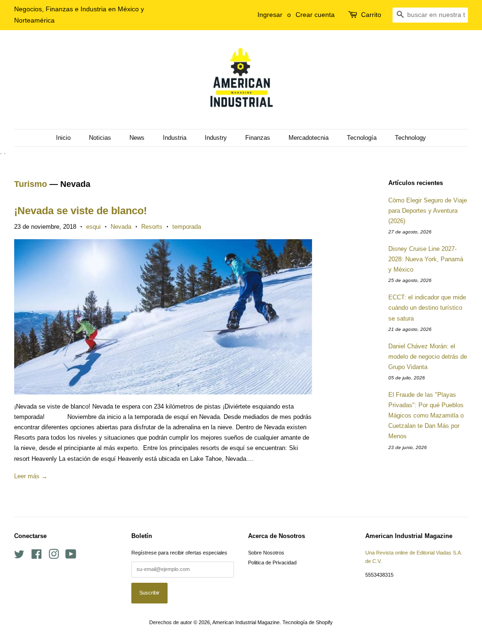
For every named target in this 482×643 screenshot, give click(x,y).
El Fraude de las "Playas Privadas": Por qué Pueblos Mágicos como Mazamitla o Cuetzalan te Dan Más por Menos (426, 415)
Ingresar (269, 14)
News (137, 137)
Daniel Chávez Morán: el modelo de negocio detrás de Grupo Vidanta (427, 356)
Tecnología (362, 137)
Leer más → (31, 476)
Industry (216, 137)
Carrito (371, 14)
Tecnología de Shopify (307, 622)
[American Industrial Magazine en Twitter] (19, 556)
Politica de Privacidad (272, 562)
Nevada (121, 226)
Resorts (151, 226)
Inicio (63, 137)
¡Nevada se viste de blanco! (80, 211)
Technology (410, 137)
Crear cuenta (315, 14)
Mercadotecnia (309, 137)
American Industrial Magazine (246, 622)
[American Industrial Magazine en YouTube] (70, 556)
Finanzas (257, 137)
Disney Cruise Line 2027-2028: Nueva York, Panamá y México (425, 259)
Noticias (100, 137)
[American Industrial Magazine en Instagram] (53, 556)
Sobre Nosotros (266, 552)
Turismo (30, 184)
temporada (186, 226)
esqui (93, 226)
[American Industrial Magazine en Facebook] (36, 556)
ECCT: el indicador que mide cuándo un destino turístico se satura (427, 308)
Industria (174, 137)
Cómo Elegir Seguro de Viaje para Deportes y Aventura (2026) (427, 211)
